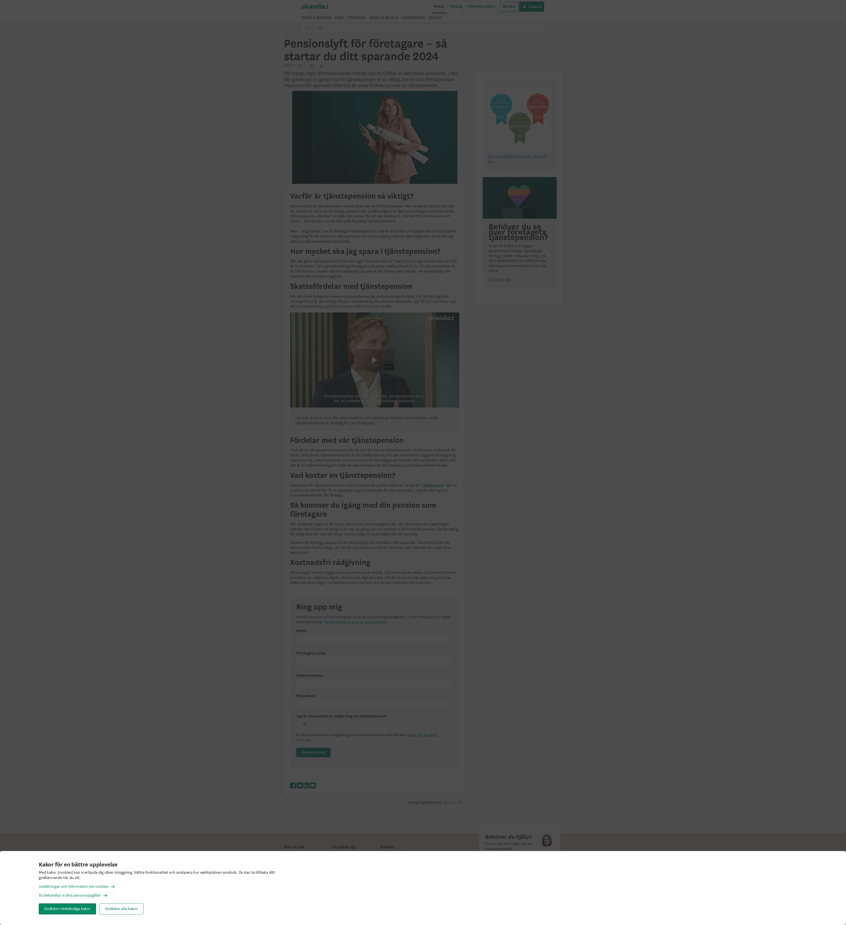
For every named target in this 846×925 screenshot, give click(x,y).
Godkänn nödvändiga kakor (67, 909)
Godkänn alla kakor (121, 909)
